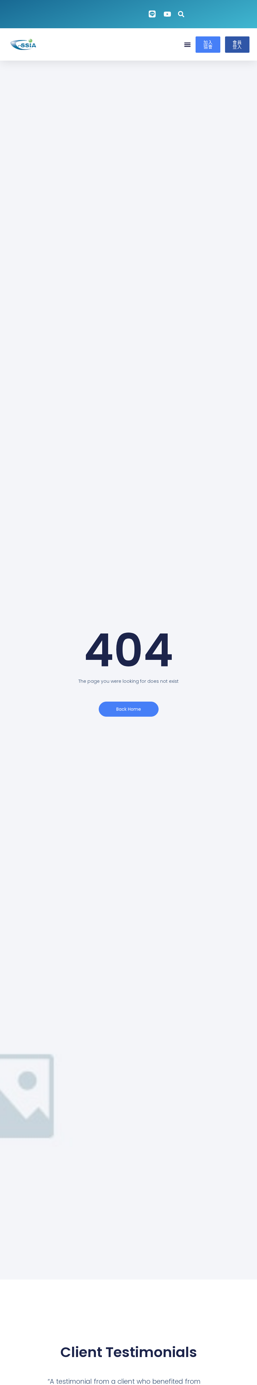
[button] (187, 44)
